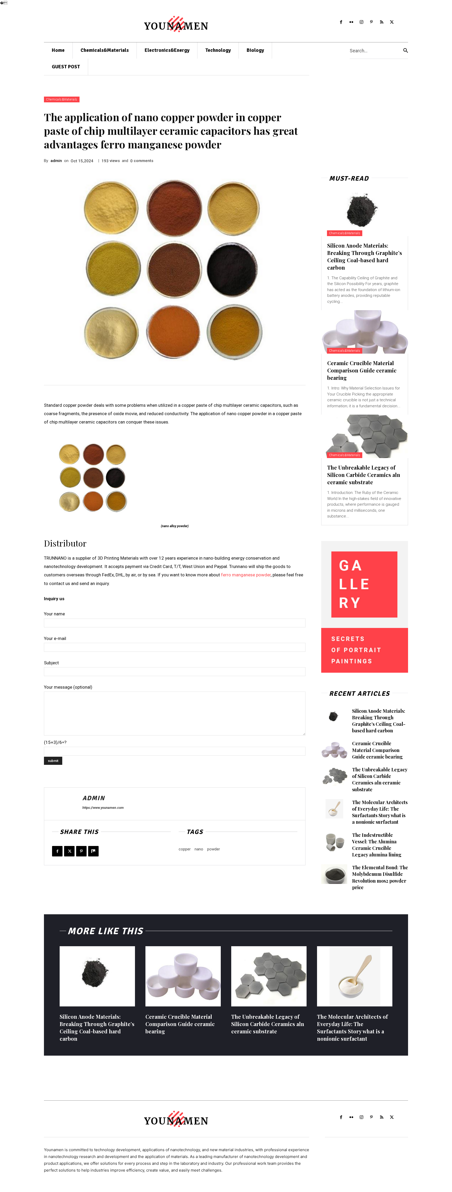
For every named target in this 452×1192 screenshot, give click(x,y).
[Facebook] (341, 22)
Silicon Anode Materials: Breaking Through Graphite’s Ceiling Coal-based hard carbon (364, 256)
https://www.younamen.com (103, 808)
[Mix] (93, 851)
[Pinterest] (371, 22)
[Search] (405, 50)
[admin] (63, 803)
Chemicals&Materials (61, 99)
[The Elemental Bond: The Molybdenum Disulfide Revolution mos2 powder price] (334, 874)
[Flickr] (351, 22)
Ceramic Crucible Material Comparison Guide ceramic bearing (362, 370)
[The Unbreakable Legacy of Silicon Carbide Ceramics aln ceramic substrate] (364, 436)
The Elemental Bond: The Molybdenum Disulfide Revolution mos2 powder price (380, 877)
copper (185, 849)
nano (199, 849)
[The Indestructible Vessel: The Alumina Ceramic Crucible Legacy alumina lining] (334, 841)
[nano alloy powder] (175, 478)
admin (56, 160)
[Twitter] (392, 22)
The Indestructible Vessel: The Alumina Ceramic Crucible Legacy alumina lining (377, 845)
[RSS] (382, 22)
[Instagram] (361, 22)
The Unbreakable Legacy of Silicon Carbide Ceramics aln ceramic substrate (363, 475)
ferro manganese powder (246, 574)
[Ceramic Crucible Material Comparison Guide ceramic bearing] (364, 332)
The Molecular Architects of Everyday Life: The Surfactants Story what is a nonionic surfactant (380, 812)
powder (213, 849)
